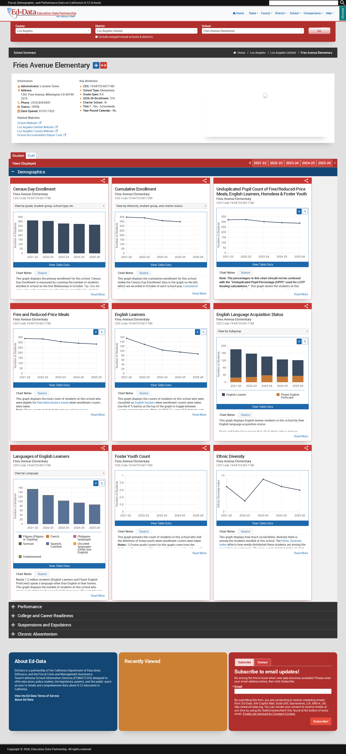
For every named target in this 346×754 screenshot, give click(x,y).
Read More (98, 294)
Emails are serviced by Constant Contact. (269, 714)
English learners (145, 402)
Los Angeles (257, 53)
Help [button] (329, 13)
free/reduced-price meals (53, 402)
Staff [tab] (31, 155)
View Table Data (59, 265)
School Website (27, 123)
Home (240, 13)
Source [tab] (42, 273)
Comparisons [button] (312, 13)
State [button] (253, 13)
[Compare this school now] (103, 65)
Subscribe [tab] (244, 662)
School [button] (294, 13)
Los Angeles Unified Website (35, 127)
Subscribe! (320, 721)
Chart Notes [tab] (24, 273)
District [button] (280, 13)
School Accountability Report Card (39, 135)
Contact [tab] (263, 662)
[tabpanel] (59, 285)
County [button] (266, 13)
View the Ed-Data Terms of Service (37, 696)
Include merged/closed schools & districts (126, 36)
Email (238, 686)
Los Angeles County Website (35, 131)
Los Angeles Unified (283, 53)
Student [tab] (18, 155)
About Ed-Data (24, 700)
